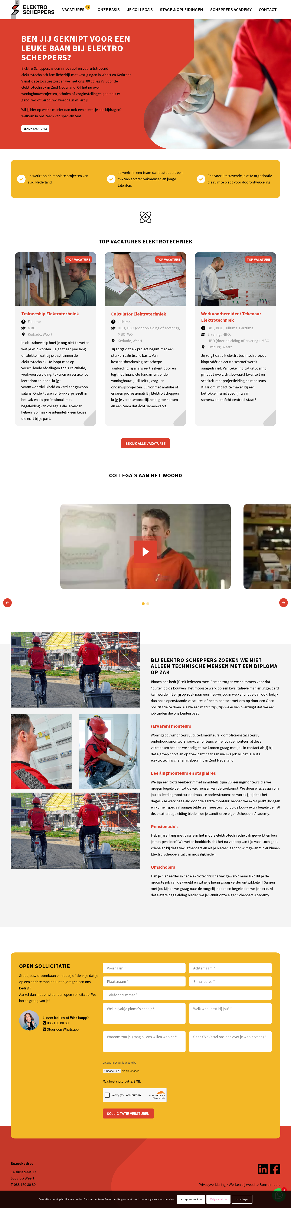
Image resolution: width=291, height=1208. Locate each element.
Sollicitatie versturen (128, 1113)
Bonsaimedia (269, 1184)
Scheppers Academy (253, 813)
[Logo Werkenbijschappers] (34, 9)
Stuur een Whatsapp (63, 1029)
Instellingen (242, 1199)
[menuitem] (76, 9)
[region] (145, 548)
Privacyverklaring (212, 1184)
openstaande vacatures (184, 700)
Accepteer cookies (191, 1199)
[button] (7, 602)
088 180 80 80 (58, 1022)
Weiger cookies (218, 1199)
